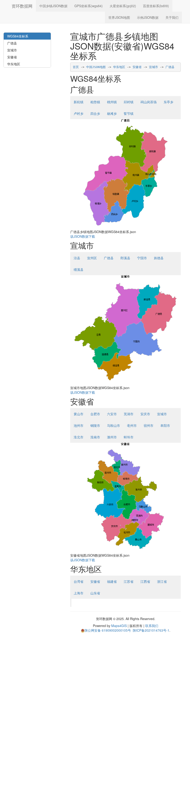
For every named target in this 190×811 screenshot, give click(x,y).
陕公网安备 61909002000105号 (108, 630)
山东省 (95, 593)
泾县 (77, 258)
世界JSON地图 (119, 17)
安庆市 (145, 414)
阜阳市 (165, 425)
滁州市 (112, 437)
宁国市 (142, 258)
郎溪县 (125, 258)
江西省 (145, 581)
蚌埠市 (128, 437)
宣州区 (92, 258)
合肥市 (95, 414)
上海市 (78, 593)
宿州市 (148, 425)
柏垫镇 (95, 102)
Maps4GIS (119, 625)
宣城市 (153, 67)
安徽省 (137, 67)
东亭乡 (168, 102)
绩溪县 (78, 269)
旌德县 (159, 258)
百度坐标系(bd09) (156, 5)
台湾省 (78, 581)
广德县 (169, 67)
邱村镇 (128, 102)
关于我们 (171, 17)
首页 (76, 67)
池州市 (78, 425)
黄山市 (78, 414)
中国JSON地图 (96, 67)
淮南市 (95, 437)
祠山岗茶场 (148, 102)
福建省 (112, 581)
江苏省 (128, 581)
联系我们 (151, 625)
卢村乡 (78, 113)
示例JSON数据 (147, 17)
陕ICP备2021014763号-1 (151, 630)
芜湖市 (128, 414)
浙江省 (162, 581)
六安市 (112, 414)
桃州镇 (112, 102)
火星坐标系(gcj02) (123, 5)
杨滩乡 (112, 113)
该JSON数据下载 (82, 236)
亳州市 (132, 425)
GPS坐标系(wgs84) (88, 5)
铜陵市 (95, 425)
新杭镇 (78, 102)
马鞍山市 (113, 425)
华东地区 (119, 67)
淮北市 (78, 437)
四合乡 (95, 113)
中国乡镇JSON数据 (53, 5)
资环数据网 (22, 6)
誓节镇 (128, 113)
